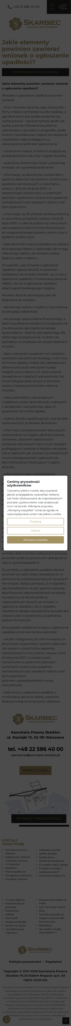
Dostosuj (35, 521)
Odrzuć (35, 530)
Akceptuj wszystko (35, 539)
